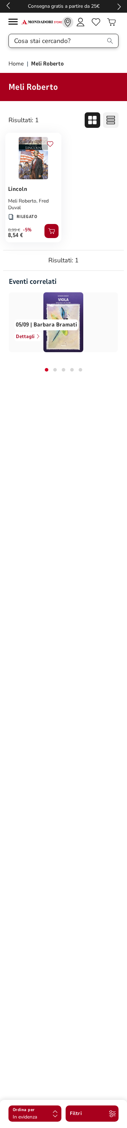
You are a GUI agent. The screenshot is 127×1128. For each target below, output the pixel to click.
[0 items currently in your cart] (111, 22)
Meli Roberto (22, 201)
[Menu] (14, 22)
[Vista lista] (111, 120)
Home (16, 64)
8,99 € (14, 230)
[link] (67, 22)
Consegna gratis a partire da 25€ (63, 6)
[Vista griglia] (92, 120)
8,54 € (15, 235)
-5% (27, 230)
